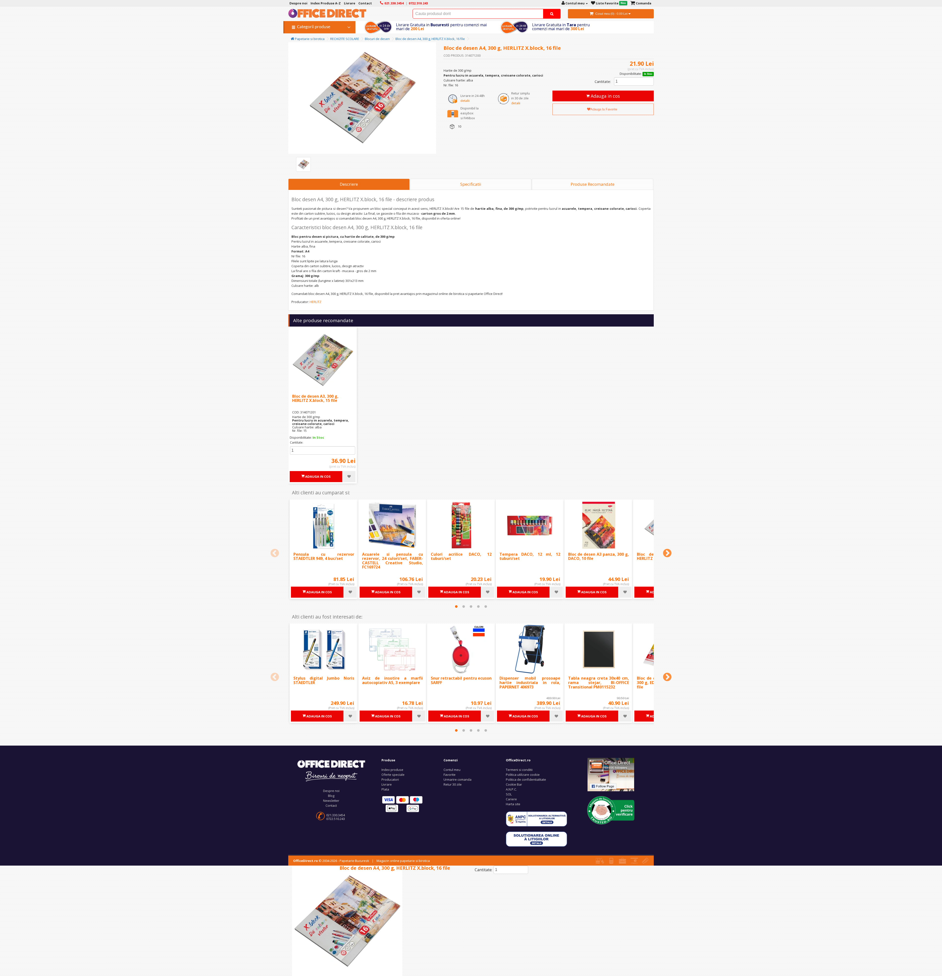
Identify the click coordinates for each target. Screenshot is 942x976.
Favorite (450, 774)
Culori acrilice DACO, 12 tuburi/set (461, 556)
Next (667, 553)
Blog (331, 795)
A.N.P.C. (511, 789)
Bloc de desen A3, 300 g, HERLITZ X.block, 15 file (315, 398)
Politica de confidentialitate (526, 779)
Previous (275, 553)
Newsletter (331, 800)
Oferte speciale (393, 774)
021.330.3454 (335, 815)
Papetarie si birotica (309, 39)
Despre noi (331, 791)
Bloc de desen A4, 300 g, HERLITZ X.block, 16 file (430, 39)
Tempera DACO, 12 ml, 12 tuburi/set (529, 556)
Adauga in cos (604, 96)
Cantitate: (603, 81)
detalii (465, 100)
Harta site (513, 804)
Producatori (390, 779)
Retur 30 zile (453, 784)
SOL (509, 794)
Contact (331, 805)
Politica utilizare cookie (523, 774)
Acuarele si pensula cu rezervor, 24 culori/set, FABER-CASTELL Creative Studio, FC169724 (392, 561)
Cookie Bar (514, 784)
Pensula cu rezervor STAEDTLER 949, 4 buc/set (323, 556)
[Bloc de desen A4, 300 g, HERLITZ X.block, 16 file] (303, 164)
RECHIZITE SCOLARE (344, 39)
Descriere (349, 184)
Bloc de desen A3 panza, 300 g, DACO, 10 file (598, 556)
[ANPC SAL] (536, 819)
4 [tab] (478, 606)
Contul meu (452, 769)
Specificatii (470, 184)
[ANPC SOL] (536, 839)
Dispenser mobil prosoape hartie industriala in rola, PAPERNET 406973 (529, 682)
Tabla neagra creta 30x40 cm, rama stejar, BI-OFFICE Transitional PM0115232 (598, 682)
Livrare (386, 784)
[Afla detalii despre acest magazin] (610, 810)
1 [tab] (456, 606)
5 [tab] (486, 606)
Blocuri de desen (377, 39)
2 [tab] (464, 606)
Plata (385, 789)
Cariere (511, 799)
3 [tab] (471, 606)
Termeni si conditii (519, 769)
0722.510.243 (335, 819)
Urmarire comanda (457, 779)
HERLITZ (315, 302)
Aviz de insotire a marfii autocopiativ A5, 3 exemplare (392, 680)
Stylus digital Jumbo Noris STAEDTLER (323, 680)
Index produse (392, 769)
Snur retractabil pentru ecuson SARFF (461, 680)
